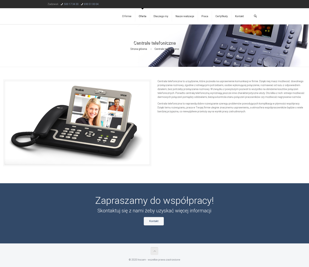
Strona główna (138, 48)
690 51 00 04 (91, 4)
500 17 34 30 (71, 4)
